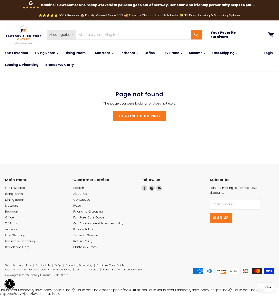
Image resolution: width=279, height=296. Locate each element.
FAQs (77, 205)
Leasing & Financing (21, 64)
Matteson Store (85, 247)
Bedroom (127, 53)
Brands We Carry (60, 64)
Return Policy (82, 241)
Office (150, 53)
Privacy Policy (83, 229)
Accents (196, 53)
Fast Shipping (223, 53)
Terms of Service (85, 235)
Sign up (221, 217)
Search (78, 188)
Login (268, 53)
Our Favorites (16, 53)
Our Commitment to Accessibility (98, 223)
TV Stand (172, 53)
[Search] (196, 34)
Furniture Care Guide (88, 217)
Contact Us (81, 199)
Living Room (45, 53)
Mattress (103, 53)
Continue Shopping (139, 116)
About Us (80, 193)
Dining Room (75, 53)
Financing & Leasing (88, 211)
